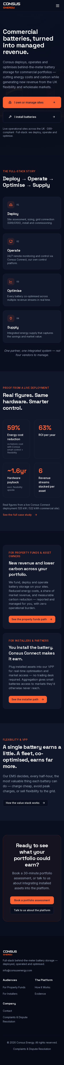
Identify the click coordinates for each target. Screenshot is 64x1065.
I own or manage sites (28, 102)
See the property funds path (29, 619)
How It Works (42, 987)
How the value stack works (22, 802)
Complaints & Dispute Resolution (32, 1048)
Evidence (40, 993)
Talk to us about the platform (32, 910)
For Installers (10, 993)
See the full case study (17, 514)
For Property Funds (14, 987)
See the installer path (25, 699)
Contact (7, 1010)
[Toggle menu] (57, 5)
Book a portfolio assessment (32, 900)
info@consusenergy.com (17, 970)
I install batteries (25, 117)
